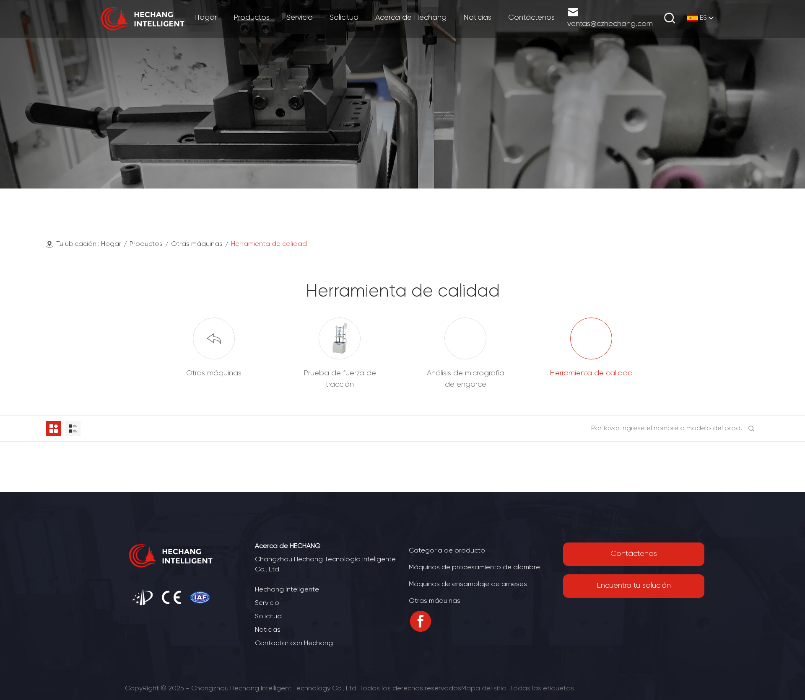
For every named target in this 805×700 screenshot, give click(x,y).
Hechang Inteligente (287, 589)
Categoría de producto (447, 550)
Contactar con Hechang (294, 643)
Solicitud (268, 616)
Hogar (111, 244)
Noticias (267, 629)
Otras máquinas (197, 244)
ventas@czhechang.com (610, 24)
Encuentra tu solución (634, 586)
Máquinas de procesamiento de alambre (474, 567)
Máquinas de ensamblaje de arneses (468, 584)
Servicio (267, 603)
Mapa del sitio (483, 688)
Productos (146, 244)
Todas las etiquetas (542, 688)
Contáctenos (633, 554)
